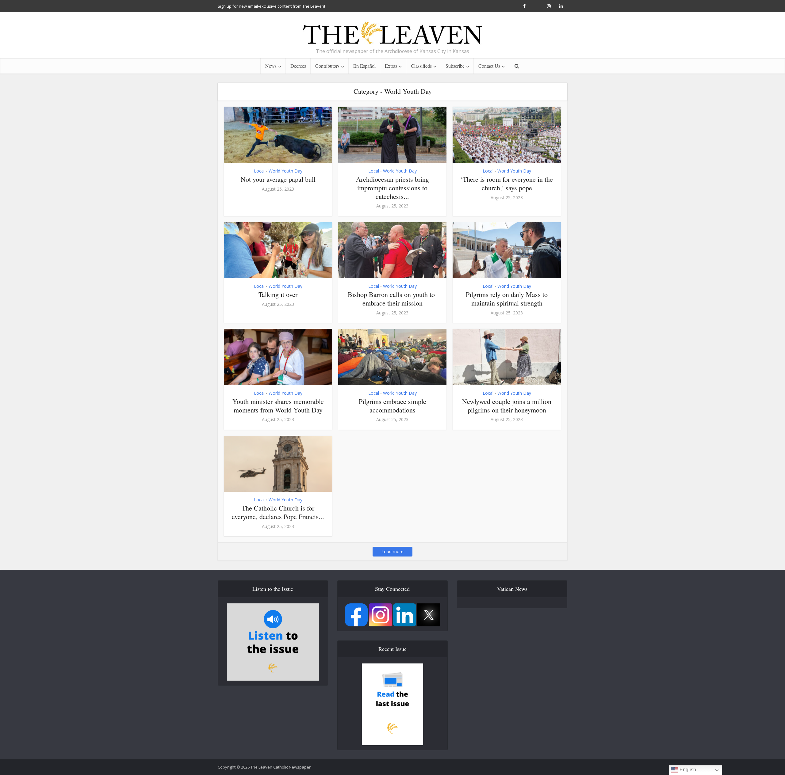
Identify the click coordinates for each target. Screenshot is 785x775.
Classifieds (421, 66)
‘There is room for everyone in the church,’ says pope (507, 183)
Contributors (327, 66)
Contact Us (489, 66)
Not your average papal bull (278, 179)
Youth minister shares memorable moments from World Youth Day (278, 405)
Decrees (298, 66)
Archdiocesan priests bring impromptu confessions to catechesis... (392, 188)
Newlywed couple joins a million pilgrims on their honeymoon (506, 405)
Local (259, 171)
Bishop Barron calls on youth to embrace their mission (392, 298)
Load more (392, 551)
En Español (364, 66)
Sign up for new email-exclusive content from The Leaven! (271, 6)
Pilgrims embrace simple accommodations (392, 405)
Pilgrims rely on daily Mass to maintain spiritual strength (507, 298)
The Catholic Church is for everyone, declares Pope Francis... (278, 512)
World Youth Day (285, 171)
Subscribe (455, 66)
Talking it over (277, 294)
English (687, 769)
